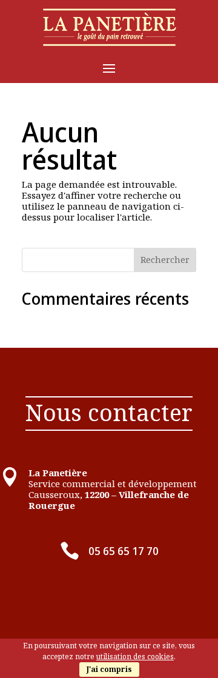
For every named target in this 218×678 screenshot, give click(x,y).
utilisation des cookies (135, 656)
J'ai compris (109, 669)
